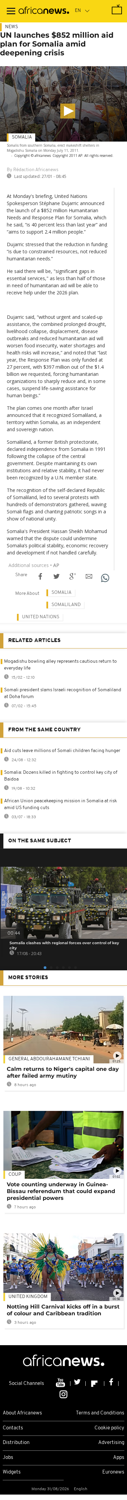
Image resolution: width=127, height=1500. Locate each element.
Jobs (8, 1457)
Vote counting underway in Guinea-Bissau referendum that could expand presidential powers (61, 1191)
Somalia (22, 137)
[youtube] (61, 1383)
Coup (14, 1174)
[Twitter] (78, 1383)
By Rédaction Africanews (32, 169)
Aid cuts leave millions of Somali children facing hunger (62, 750)
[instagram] (63, 1394)
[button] (67, 111)
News (11, 27)
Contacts (13, 1428)
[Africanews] (44, 11)
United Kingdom (27, 1296)
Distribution (16, 1442)
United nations (40, 617)
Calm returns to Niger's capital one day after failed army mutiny (63, 1072)
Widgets (12, 1472)
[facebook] (111, 1383)
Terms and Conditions (100, 1413)
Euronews (113, 1472)
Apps (118, 1457)
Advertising (111, 1442)
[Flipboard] (95, 1383)
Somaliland (66, 604)
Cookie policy (109, 1428)
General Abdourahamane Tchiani (49, 1059)
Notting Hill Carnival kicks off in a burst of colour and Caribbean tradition (63, 1310)
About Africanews (22, 1413)
